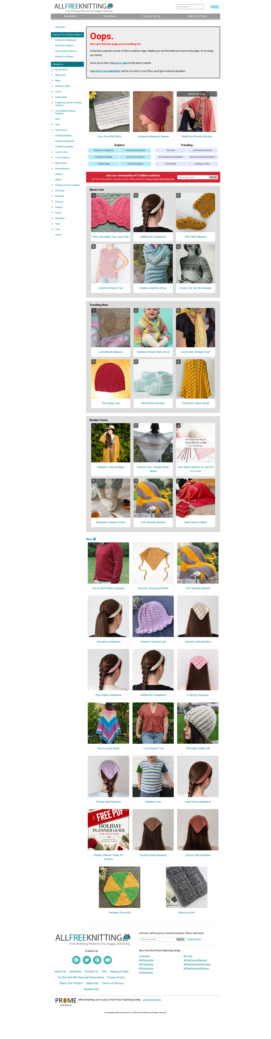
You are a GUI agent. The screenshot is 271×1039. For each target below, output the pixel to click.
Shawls (58, 207)
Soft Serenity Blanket (153, 522)
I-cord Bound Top (153, 748)
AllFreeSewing (146, 968)
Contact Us (91, 971)
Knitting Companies (64, 141)
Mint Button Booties (153, 403)
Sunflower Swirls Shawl (195, 403)
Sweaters (60, 218)
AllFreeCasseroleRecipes (196, 968)
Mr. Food (188, 956)
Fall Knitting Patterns (202, 150)
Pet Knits (59, 190)
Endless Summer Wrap (153, 288)
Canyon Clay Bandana (198, 855)
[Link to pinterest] (97, 960)
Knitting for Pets (202, 164)
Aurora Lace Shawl (108, 748)
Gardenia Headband (108, 641)
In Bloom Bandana (198, 695)
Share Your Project (71, 983)
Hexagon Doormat (120, 912)
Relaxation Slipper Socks (110, 522)
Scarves (59, 201)
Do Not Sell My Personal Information (81, 977)
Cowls (58, 91)
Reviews (59, 196)
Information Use (166, 179)
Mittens (59, 174)
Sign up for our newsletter (105, 71)
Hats (57, 124)
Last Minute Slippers (111, 351)
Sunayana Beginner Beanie (153, 136)
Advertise (75, 971)
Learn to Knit (61, 152)
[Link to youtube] (107, 960)
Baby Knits (60, 75)
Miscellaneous (62, 168)
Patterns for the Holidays (67, 185)
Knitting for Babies (64, 56)
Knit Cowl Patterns (64, 45)
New (89, 539)
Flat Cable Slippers (196, 236)
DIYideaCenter (146, 972)
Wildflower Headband (153, 236)
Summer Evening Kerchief (153, 588)
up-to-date (121, 63)
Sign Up (213, 177)
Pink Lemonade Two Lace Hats (110, 236)
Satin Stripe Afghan (195, 522)
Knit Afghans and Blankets (171, 157)
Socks (58, 212)
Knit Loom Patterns (135, 157)
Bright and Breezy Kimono (197, 136)
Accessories (61, 69)
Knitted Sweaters (135, 164)
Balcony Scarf (187, 912)
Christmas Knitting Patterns (202, 157)
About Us (60, 971)
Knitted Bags (104, 164)
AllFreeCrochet (146, 960)
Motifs (58, 179)
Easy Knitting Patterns (66, 51)
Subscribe (60, 27)
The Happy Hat (111, 403)
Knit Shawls (171, 164)
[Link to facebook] (76, 960)
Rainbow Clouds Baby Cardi (153, 351)
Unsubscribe (91, 989)
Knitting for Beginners (66, 40)
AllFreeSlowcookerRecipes (197, 964)
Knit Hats (171, 150)
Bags (57, 80)
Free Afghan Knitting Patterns (65, 112)
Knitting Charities (63, 135)
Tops (57, 223)
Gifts (57, 119)
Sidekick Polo (153, 801)
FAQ (104, 971)
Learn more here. (152, 999)
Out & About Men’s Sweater (108, 588)
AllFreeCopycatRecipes (195, 960)
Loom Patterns (62, 157)
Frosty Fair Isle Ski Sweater (196, 288)
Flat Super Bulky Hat (198, 748)
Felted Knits (61, 97)
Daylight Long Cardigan (110, 467)
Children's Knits (62, 86)
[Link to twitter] (87, 960)
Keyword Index (119, 971)
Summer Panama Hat (153, 641)
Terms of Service (113, 983)
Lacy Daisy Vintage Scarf (195, 351)
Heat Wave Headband (198, 801)
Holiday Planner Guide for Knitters (108, 857)
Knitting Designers (64, 146)
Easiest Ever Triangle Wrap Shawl (153, 469)
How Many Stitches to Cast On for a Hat (196, 469)
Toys (57, 229)
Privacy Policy (152, 179)
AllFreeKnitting (146, 964)
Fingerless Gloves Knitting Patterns (68, 104)
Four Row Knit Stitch (109, 136)
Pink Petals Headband (108, 695)
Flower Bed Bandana (108, 801)
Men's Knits (61, 163)
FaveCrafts (144, 956)
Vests (58, 234)
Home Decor (61, 130)
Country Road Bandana (153, 855)
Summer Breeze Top (111, 288)
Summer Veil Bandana (198, 641)
